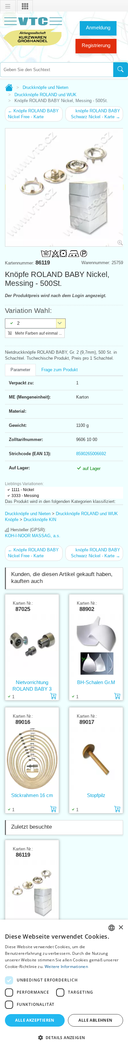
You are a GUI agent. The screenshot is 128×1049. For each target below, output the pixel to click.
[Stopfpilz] (96, 758)
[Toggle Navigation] (8, 6)
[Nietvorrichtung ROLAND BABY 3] (32, 645)
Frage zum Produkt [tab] (59, 369)
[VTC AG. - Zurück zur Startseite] (33, 31)
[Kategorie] (25, 6)
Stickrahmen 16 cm (32, 795)
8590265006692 (91, 453)
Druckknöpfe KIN (40, 519)
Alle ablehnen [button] (95, 1020)
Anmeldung (98, 27)
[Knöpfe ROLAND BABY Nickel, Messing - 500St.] (32, 891)
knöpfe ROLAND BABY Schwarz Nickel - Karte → (95, 113)
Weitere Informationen (66, 966)
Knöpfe (11, 519)
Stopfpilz (96, 795)
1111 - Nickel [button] (22, 489)
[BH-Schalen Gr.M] (96, 645)
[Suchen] (120, 69)
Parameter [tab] (20, 369)
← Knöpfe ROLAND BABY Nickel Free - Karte (33, 113)
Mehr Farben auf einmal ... (38, 333)
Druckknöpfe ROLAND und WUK (45, 94)
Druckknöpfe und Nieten (45, 87)
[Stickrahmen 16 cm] (32, 758)
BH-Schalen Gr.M (96, 682)
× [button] (120, 927)
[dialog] (64, 984)
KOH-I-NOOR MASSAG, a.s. (32, 535)
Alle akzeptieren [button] (34, 1020)
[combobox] (56, 69)
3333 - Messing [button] (25, 495)
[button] (64, 1037)
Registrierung (96, 45)
